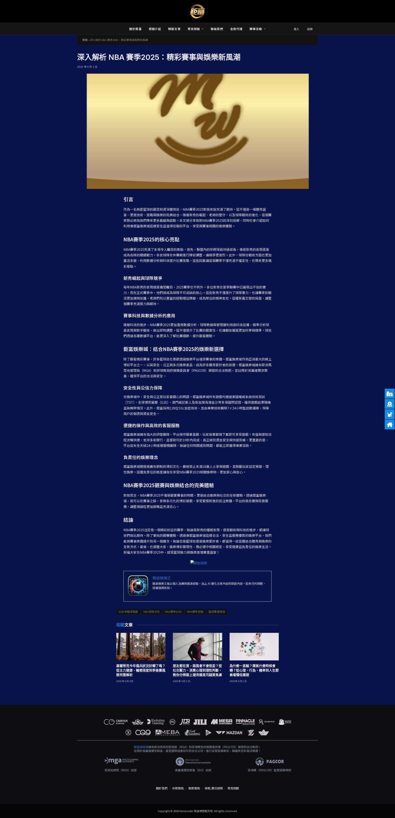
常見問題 (194, 29)
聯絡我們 (217, 29)
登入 (296, 29)
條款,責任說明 (214, 788)
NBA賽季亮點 (195, 612)
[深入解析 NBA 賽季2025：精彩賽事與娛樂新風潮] (197, 131)
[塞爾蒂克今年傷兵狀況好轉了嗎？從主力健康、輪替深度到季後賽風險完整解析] (140, 647)
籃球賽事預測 (217, 612)
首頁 (85, 40)
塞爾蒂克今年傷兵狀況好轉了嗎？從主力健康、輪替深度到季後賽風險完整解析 (140, 670)
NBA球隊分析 (151, 612)
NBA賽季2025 (173, 612)
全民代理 (236, 29)
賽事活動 (256, 29)
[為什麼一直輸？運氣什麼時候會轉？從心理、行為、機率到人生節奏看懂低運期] (254, 647)
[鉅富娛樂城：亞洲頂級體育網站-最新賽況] (197, 11)
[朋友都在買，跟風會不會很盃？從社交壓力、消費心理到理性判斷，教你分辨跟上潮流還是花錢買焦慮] (197, 647)
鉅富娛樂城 (141, 747)
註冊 (310, 29)
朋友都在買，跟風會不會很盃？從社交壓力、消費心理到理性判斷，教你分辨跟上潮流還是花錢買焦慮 (197, 670)
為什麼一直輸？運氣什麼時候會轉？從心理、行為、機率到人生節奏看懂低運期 (254, 670)
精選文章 (174, 29)
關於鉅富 (135, 29)
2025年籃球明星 (128, 612)
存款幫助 (178, 788)
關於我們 (161, 788)
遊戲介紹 (155, 29)
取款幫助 (194, 788)
